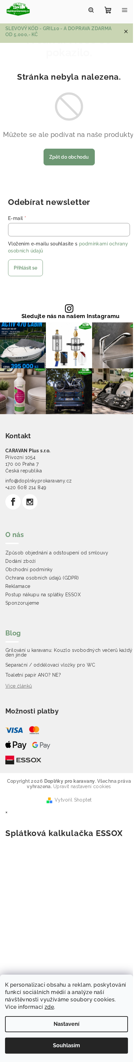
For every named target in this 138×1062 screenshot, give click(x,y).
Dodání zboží (20, 561)
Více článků (18, 686)
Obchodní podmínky (29, 569)
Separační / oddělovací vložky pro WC (50, 665)
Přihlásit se (25, 268)
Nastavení (66, 1024)
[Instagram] (30, 502)
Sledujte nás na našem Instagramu (70, 316)
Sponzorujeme (22, 603)
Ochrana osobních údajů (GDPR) (42, 578)
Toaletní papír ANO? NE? (33, 675)
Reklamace (17, 586)
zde (49, 1007)
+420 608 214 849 (25, 487)
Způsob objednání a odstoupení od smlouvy (56, 552)
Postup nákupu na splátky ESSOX (43, 594)
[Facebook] (13, 502)
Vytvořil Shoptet (73, 800)
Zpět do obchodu (69, 157)
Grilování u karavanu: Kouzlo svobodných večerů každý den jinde (69, 652)
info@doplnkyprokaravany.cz (38, 480)
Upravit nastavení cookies (82, 786)
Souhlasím (66, 1045)
